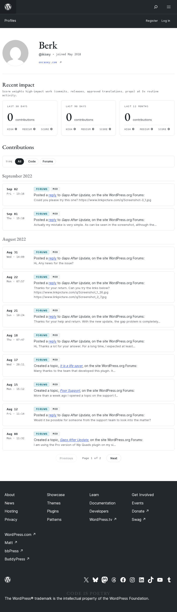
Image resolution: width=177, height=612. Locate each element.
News (9, 503)
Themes (54, 503)
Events (138, 503)
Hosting (11, 511)
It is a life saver (71, 366)
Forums (48, 161)
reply (52, 195)
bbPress (14, 551)
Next (113, 458)
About (10, 494)
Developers (99, 511)
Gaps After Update (74, 440)
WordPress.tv (103, 519)
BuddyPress (17, 559)
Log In (166, 20)
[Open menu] (169, 7)
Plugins (53, 511)
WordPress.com (20, 534)
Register (152, 20)
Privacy (11, 519)
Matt (11, 542)
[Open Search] (155, 7)
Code (32, 161)
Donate (140, 511)
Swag (139, 519)
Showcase (56, 494)
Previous (66, 458)
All (19, 161)
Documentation (102, 503)
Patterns (54, 519)
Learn (94, 494)
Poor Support (70, 390)
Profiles (10, 20)
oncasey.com (49, 62)
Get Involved (143, 494)
